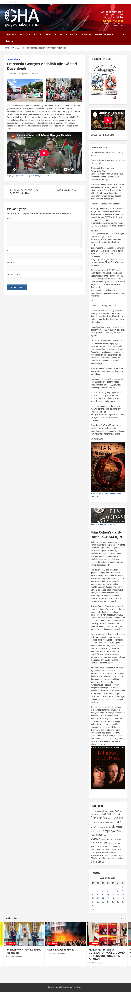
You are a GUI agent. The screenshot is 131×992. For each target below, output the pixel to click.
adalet (103, 814)
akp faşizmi (105, 817)
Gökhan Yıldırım (114, 843)
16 (123, 894)
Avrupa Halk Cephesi (97, 822)
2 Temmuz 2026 (12, 953)
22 (118, 898)
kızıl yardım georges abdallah (37, 176)
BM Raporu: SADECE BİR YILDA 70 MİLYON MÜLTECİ (24, 191)
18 (98, 898)
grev (120, 839)
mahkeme (113, 853)
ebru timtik (96, 831)
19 (103, 898)
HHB (107, 849)
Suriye (121, 855)
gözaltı (93, 846)
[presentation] (121, 918)
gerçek (95, 838)
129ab (111, 811)
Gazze (112, 835)
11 (98, 894)
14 (113, 894)
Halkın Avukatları (103, 847)
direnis (108, 827)
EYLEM (93, 835)
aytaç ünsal (109, 822)
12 (103, 894)
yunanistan (119, 858)
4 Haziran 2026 (95, 957)
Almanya (118, 817)
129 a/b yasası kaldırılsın (99, 811)
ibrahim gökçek (116, 849)
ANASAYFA (11, 34)
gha (23, 74)
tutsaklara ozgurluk (106, 858)
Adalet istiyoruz (113, 814)
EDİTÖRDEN (11, 943)
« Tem (93, 909)
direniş (117, 826)
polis (106, 855)
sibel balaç (114, 855)
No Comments (32, 74)
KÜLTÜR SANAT (67, 34)
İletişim (9, 41)
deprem (101, 827)
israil (92, 852)
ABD (117, 811)
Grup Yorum (99, 843)
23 (123, 898)
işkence (98, 853)
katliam (105, 852)
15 (118, 894)
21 (113, 898)
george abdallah (18, 176)
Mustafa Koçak (97, 855)
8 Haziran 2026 (53, 963)
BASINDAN (86, 34)
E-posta (10, 262)
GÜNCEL (24, 34)
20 (108, 898)
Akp (93, 817)
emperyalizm (112, 831)
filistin (99, 834)
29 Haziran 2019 (13, 74)
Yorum (10, 218)
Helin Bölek (101, 849)
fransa (106, 835)
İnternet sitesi (13, 274)
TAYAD (94, 858)
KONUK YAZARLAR (104, 34)
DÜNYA (37, 34)
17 (93, 898)
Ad (8, 251)
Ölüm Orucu (98, 861)
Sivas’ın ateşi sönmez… (20, 949)
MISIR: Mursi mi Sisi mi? (67, 190)
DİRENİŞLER (50, 34)
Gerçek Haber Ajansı (107, 839)
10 (93, 894)
